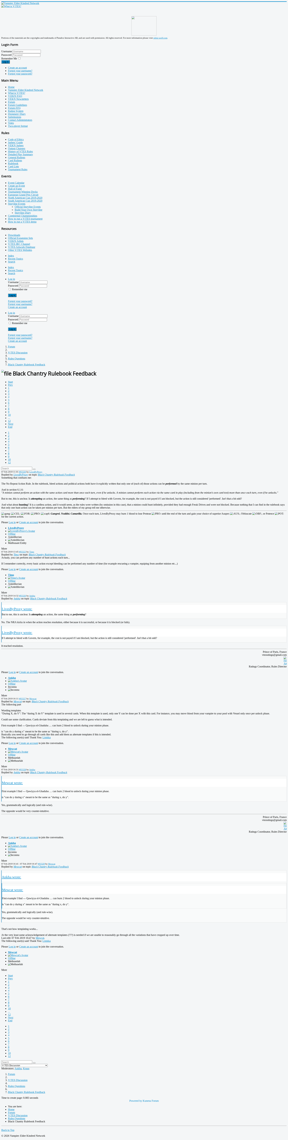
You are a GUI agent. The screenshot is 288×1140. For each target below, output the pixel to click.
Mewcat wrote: (12, 783)
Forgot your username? (20, 70)
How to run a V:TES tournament (25, 218)
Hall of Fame (15, 188)
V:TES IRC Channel (19, 244)
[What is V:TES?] (11, 6)
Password (6, 54)
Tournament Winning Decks (23, 191)
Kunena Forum (151, 1100)
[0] (285, 663)
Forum (11, 102)
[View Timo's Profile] (16, 577)
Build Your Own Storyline (28, 209)
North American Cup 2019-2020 (25, 197)
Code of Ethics (16, 139)
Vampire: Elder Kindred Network (25, 90)
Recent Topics (15, 258)
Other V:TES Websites (20, 250)
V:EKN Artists (16, 241)
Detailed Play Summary (20, 154)
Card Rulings (15, 160)
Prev (10, 384)
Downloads (14, 235)
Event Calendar (16, 182)
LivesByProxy (35, 472)
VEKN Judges (16, 145)
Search (11, 261)
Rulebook (13, 163)
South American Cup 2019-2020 (25, 200)
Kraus (26, 1068)
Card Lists (13, 166)
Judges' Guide (15, 142)
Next (10, 423)
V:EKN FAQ (15, 96)
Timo (31, 552)
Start (10, 381)
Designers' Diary (17, 114)
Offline (12, 534)
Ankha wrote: (11, 877)
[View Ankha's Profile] (17, 680)
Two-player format (18, 126)
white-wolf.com (160, 38)
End (10, 426)
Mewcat (32, 698)
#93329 (41, 864)
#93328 (22, 769)
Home (11, 87)
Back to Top (7, 1130)
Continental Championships (22, 215)
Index (11, 255)
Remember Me (9, 58)
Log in (5, 62)
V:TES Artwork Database (21, 247)
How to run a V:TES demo (22, 221)
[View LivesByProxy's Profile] (21, 531)
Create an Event (16, 185)
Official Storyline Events (28, 206)
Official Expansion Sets (20, 238)
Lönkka (46, 737)
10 (9, 414)
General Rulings (16, 157)
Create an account (17, 67)
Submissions (14, 117)
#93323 (22, 552)
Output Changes (16, 148)
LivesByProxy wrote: (17, 609)
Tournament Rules (17, 169)
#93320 (22, 472)
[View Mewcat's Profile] (18, 751)
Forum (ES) (14, 108)
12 (9, 420)
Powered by (135, 1100)
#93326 (22, 595)
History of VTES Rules (20, 151)
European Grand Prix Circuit (23, 194)
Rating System (15, 111)
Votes (11, 123)
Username (6, 51)
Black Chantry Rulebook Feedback (56, 474)
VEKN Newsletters (18, 99)
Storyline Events (16, 203)
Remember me (19, 289)
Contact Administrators (20, 120)
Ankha (32, 595)
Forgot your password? (20, 73)
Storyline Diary (23, 212)
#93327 (22, 698)
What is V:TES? (16, 93)
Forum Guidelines (17, 105)
